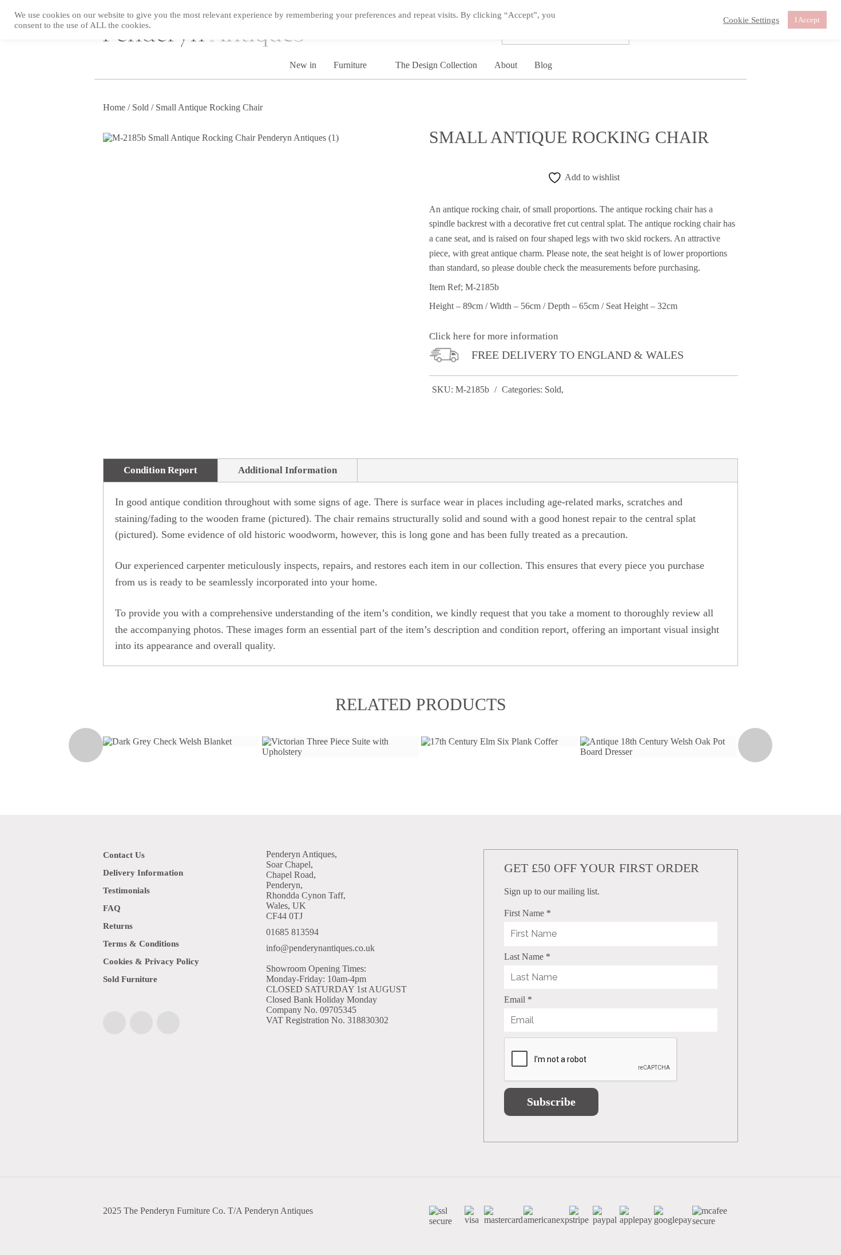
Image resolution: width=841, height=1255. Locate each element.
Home (114, 107)
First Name (527, 913)
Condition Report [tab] (160, 470)
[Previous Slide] (86, 745)
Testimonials (126, 890)
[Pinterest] (168, 1022)
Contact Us (124, 855)
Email (518, 999)
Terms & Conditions (141, 943)
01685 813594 (292, 932)
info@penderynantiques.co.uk (320, 948)
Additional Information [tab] (287, 470)
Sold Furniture (130, 979)
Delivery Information (143, 872)
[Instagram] (141, 1022)
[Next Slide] (755, 745)
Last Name (527, 956)
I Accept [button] (807, 19)
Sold (140, 107)
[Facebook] (114, 1022)
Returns (118, 926)
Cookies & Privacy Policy (151, 961)
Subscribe (551, 1101)
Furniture (351, 65)
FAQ (112, 908)
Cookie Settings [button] (751, 20)
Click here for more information (493, 336)
